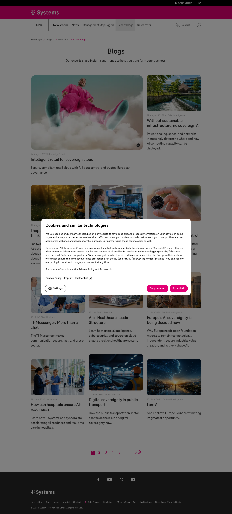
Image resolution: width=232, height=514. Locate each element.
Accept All (179, 288)
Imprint (68, 278)
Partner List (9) (83, 278)
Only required (157, 288)
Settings (58, 288)
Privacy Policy (53, 278)
